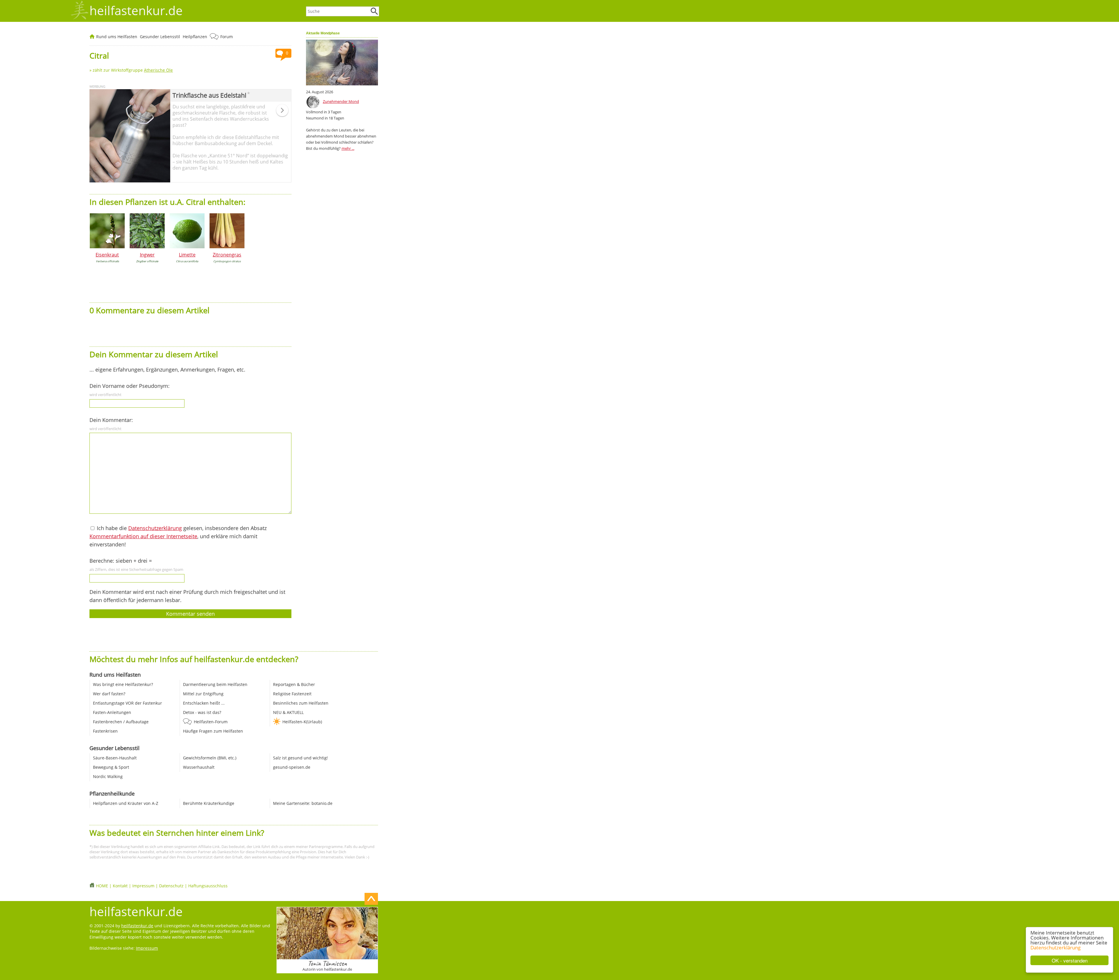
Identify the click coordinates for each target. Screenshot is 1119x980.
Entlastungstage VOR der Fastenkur (127, 703)
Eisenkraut (107, 254)
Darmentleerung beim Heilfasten (215, 684)
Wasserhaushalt (198, 767)
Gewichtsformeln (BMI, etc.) (209, 758)
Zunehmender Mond (341, 101)
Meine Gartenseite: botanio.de (302, 803)
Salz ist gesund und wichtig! (300, 758)
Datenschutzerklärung (1055, 947)
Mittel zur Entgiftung (203, 693)
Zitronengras (227, 254)
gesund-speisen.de (291, 767)
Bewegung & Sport (111, 767)
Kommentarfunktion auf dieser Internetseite (143, 536)
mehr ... (348, 148)
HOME (102, 885)
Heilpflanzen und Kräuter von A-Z (125, 803)
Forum (226, 36)
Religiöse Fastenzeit (292, 693)
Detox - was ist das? (202, 712)
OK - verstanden (1070, 960)
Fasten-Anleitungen (112, 712)
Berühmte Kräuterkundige (208, 803)
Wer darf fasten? (109, 693)
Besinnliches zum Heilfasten (300, 703)
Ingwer (147, 254)
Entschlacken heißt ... (204, 703)
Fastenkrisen (105, 731)
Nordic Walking (108, 776)
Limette (187, 254)
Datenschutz (171, 885)
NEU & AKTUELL (288, 712)
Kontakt (120, 885)
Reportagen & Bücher (294, 684)
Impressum (143, 885)
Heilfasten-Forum (211, 721)
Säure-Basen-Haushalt (115, 758)
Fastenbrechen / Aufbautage (121, 721)
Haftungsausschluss (208, 885)
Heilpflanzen (195, 36)
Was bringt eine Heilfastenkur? (123, 684)
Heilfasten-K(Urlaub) (302, 721)
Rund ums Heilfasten (116, 36)
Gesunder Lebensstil (160, 36)
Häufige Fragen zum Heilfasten (213, 731)
